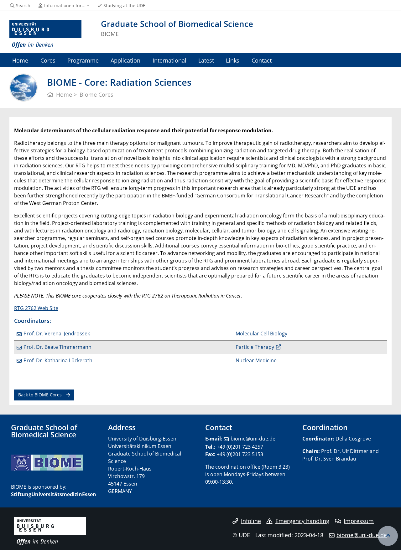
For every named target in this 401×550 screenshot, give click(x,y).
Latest (206, 60)
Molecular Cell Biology (261, 333)
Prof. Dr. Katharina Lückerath (57, 360)
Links (232, 60)
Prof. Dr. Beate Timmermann (57, 347)
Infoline (251, 521)
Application (125, 60)
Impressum (359, 521)
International (169, 60)
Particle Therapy (255, 347)
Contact (262, 60)
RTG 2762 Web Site (36, 308)
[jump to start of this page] (388, 536)
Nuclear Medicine (256, 360)
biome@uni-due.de (253, 438)
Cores (47, 60)
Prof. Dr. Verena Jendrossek (56, 333)
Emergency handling (302, 521)
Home (20, 60)
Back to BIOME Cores (40, 395)
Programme (83, 60)
